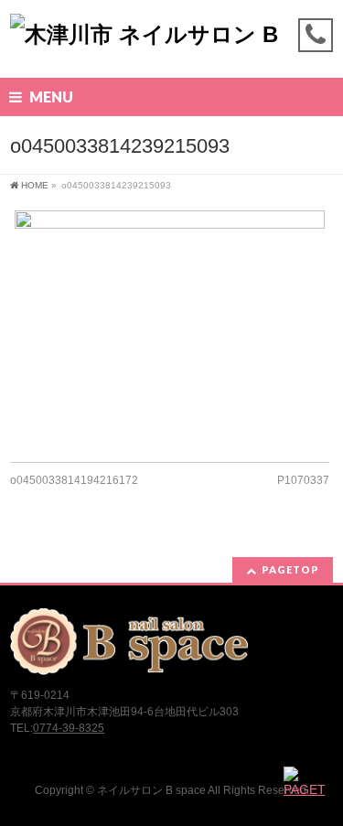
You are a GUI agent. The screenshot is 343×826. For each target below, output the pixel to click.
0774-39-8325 (68, 728)
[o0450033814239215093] (170, 327)
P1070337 (303, 480)
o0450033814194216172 (74, 480)
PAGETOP (290, 569)
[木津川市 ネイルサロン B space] (171, 48)
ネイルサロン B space (151, 790)
